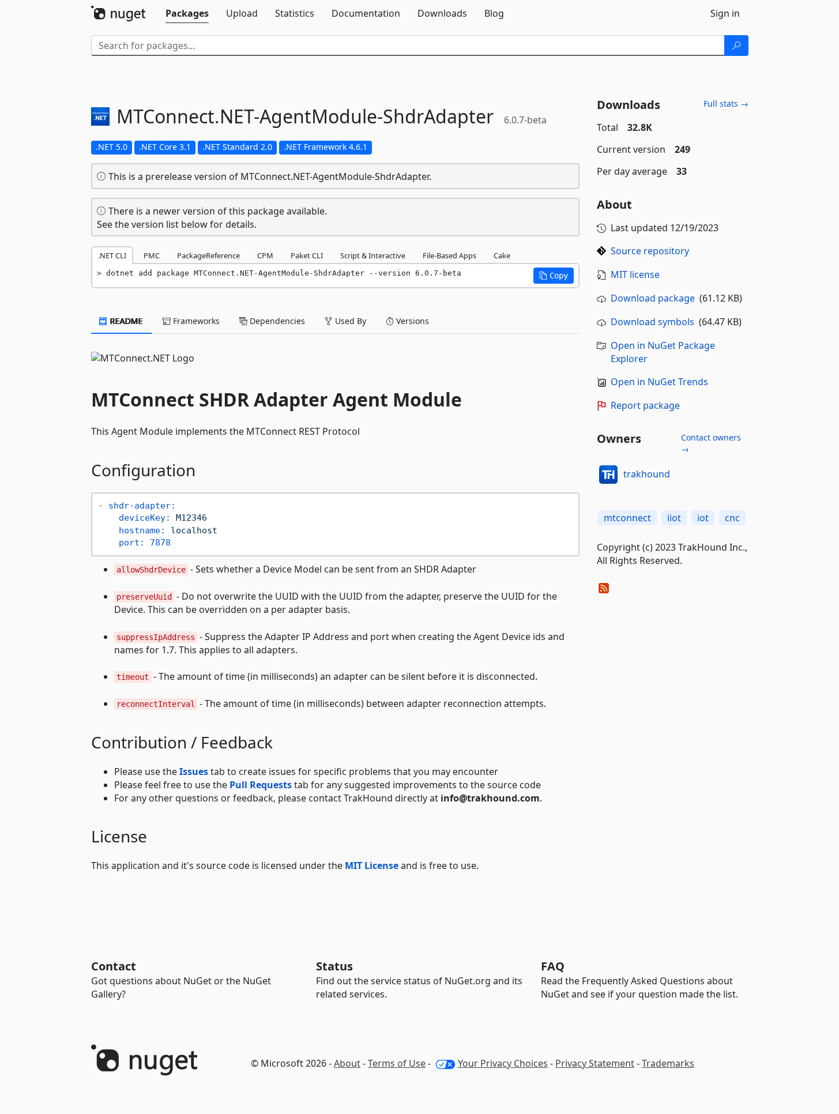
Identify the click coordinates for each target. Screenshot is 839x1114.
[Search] (736, 45)
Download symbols (652, 321)
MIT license (635, 274)
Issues (193, 771)
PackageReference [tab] (208, 255)
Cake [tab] (502, 255)
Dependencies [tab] (276, 320)
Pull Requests (260, 784)
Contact (113, 966)
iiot (674, 517)
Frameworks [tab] (195, 320)
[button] (553, 276)
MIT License (371, 865)
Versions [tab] (411, 320)
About (347, 1063)
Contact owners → (711, 443)
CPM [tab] (265, 255)
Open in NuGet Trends (659, 381)
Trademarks (668, 1063)
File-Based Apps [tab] (449, 255)
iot (703, 517)
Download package (653, 298)
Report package (645, 405)
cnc (732, 517)
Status (334, 966)
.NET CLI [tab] (112, 255)
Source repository (650, 250)
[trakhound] (608, 474)
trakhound (646, 474)
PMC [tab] (152, 255)
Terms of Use (397, 1063)
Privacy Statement (594, 1063)
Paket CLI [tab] (307, 255)
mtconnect (627, 517)
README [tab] (125, 320)
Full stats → (725, 103)
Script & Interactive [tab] (372, 255)
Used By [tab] (349, 320)
